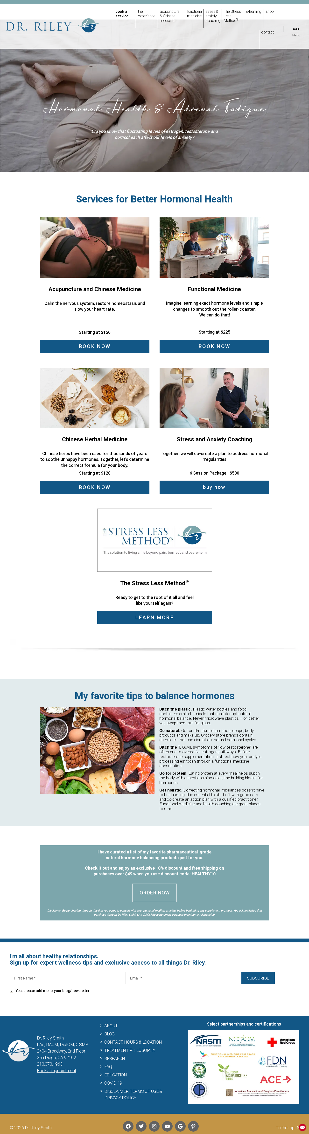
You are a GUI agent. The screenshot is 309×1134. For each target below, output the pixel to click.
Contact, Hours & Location (133, 1042)
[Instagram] (154, 1126)
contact (267, 32)
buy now (214, 487)
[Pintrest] (193, 1126)
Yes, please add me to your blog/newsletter (52, 990)
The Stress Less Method (232, 16)
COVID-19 (113, 1083)
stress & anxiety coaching (212, 16)
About (111, 1025)
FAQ (108, 1066)
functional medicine (194, 13)
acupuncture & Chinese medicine (170, 16)
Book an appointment (56, 1070)
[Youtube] (167, 1126)
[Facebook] (128, 1126)
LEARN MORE (154, 617)
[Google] (180, 1126)
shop (270, 11)
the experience (146, 13)
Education (115, 1074)
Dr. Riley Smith (38, 1127)
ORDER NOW (155, 893)
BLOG (109, 1033)
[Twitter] (141, 1126)
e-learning (253, 11)
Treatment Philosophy (129, 1050)
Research (114, 1058)
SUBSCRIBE (258, 978)
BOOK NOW (95, 346)
